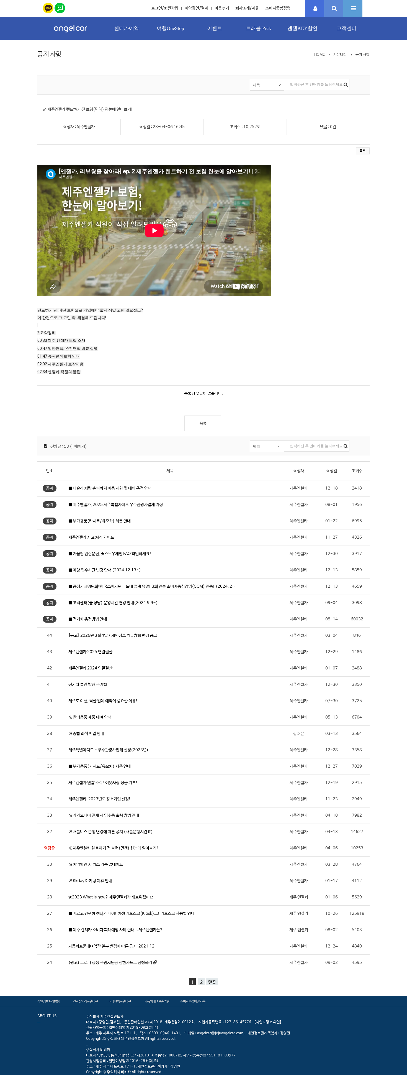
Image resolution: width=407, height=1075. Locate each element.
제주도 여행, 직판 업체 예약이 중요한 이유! (103, 701)
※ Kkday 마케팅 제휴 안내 (90, 880)
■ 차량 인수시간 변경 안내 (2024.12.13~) (104, 570)
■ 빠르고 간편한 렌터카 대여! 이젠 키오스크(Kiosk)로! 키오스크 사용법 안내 (131, 913)
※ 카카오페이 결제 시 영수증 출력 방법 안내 (103, 815)
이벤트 (214, 28)
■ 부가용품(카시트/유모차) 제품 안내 (99, 521)
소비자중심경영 (277, 8)
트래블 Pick (258, 28)
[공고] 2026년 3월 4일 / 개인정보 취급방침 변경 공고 (112, 635)
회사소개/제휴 (247, 8)
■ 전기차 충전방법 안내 (87, 619)
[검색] (334, 9)
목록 (363, 151)
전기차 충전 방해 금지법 (87, 684)
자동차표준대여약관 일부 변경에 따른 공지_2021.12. (112, 946)
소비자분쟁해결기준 (192, 1001)
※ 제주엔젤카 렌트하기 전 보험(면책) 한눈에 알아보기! (113, 848)
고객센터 (347, 28)
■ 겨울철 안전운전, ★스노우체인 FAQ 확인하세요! (109, 553)
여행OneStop (170, 28)
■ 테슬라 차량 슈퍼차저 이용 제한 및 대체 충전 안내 (109, 488)
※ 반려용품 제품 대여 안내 (89, 717)
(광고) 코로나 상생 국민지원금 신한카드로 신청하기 (110, 962)
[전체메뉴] (353, 9)
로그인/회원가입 (164, 8)
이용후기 (222, 8)
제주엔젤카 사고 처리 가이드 (91, 537)
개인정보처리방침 (48, 1001)
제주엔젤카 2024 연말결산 (90, 668)
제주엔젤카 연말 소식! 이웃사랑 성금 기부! (103, 782)
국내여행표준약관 (120, 1001)
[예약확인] (314, 9)
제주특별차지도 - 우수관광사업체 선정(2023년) (108, 750)
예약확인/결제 (196, 8)
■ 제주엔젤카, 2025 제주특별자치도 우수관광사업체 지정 (115, 504)
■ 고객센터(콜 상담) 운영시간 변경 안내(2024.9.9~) (113, 602)
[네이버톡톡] (60, 7)
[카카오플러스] (48, 7)
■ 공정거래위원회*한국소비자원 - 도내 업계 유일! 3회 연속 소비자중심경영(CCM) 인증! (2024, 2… (152, 586)
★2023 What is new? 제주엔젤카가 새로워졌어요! (111, 897)
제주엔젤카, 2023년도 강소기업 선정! (99, 799)
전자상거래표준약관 (85, 1001)
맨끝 (212, 982)
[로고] (70, 34)
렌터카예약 (126, 28)
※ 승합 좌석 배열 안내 (86, 733)
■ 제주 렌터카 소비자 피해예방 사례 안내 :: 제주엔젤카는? (115, 930)
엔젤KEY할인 (302, 28)
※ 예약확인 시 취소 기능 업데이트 (95, 864)
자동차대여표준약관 (157, 1001)
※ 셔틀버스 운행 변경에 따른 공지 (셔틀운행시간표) (110, 831)
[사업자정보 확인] (268, 1022)
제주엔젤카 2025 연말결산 (90, 651)
